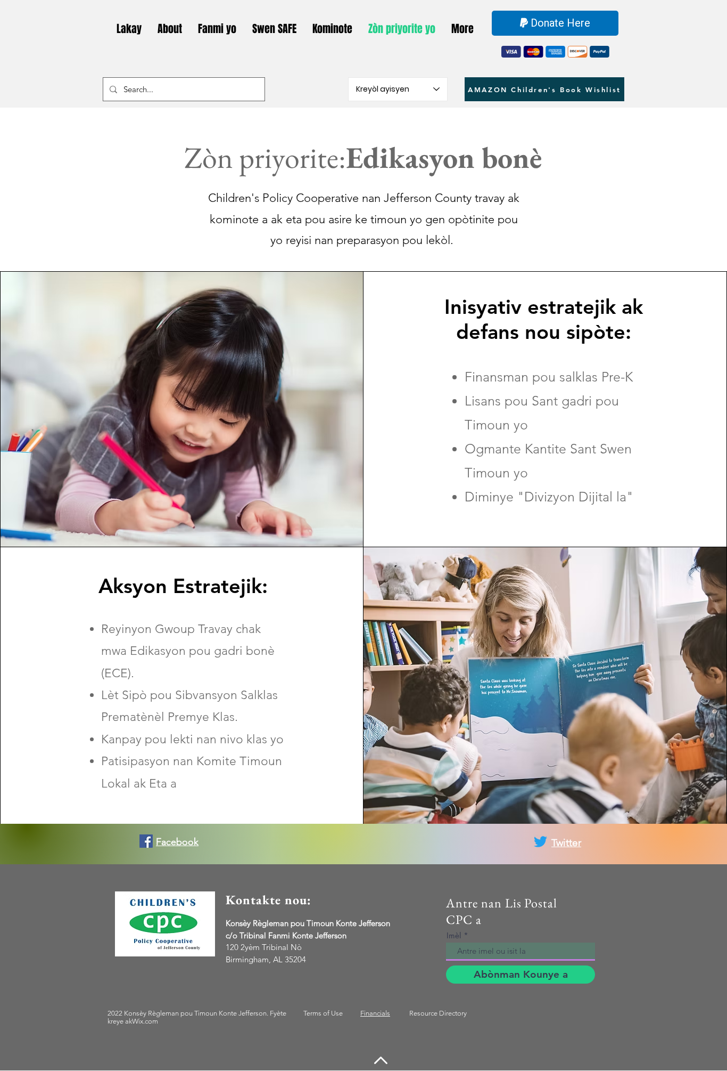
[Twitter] (540, 841)
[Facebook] (146, 841)
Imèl (454, 935)
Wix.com (145, 1021)
